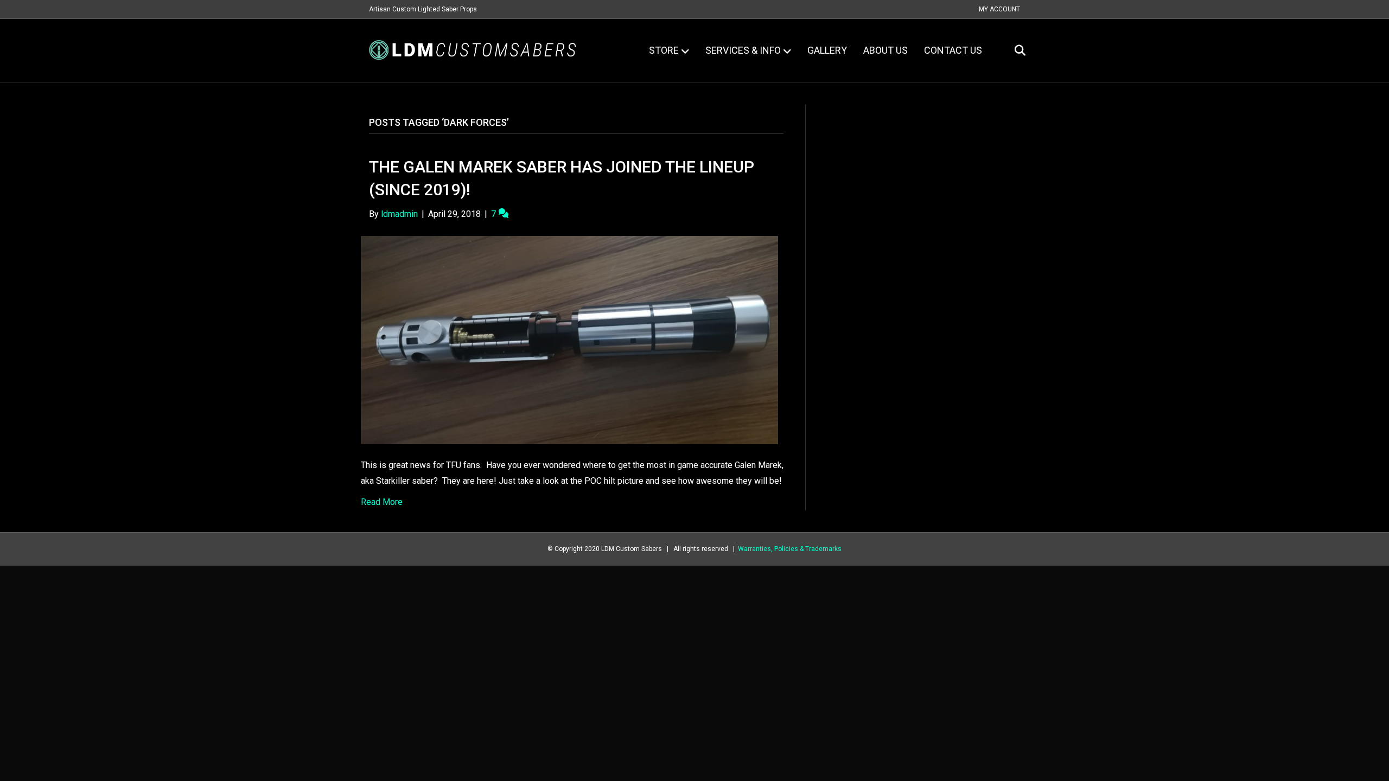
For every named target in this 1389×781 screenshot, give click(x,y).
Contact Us (953, 50)
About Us (885, 50)
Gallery (827, 50)
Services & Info (743, 50)
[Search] (1013, 50)
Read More (382, 502)
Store (664, 50)
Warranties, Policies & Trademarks (790, 549)
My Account (999, 9)
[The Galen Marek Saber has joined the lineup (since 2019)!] (569, 339)
